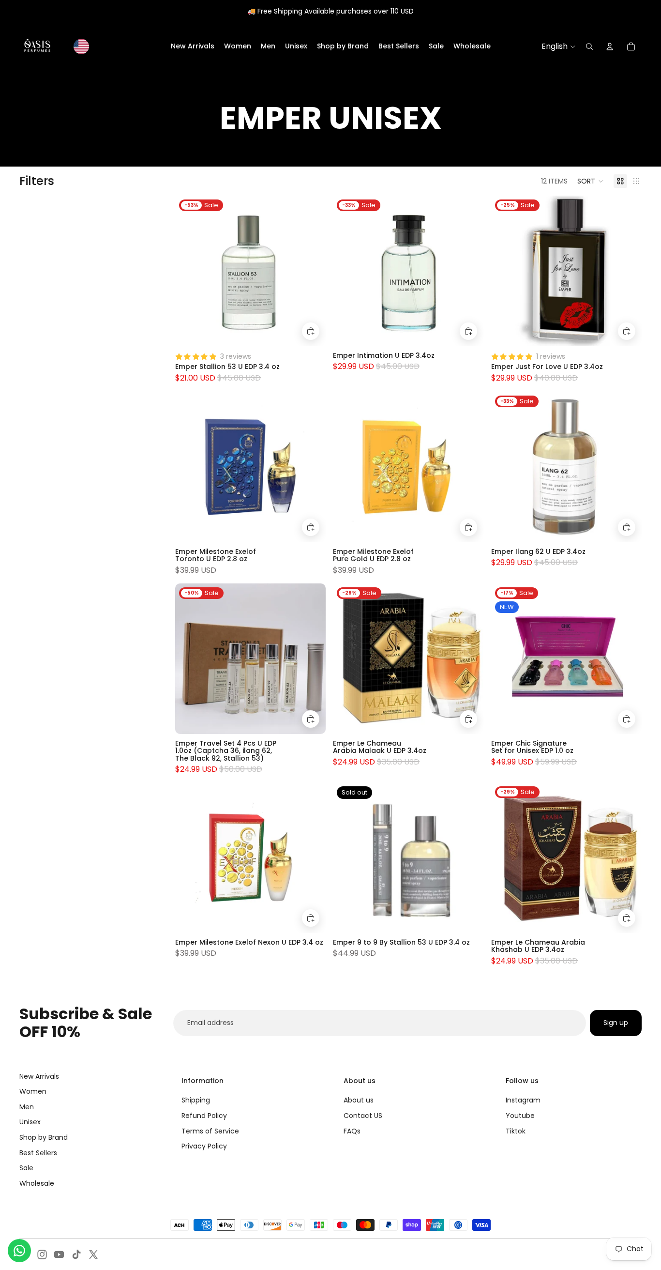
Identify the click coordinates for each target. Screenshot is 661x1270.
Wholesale (36, 1183)
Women (32, 1091)
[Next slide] (310, 466)
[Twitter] (93, 1254)
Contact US (363, 1115)
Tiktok (516, 1131)
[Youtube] (59, 1254)
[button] (590, 181)
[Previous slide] (189, 466)
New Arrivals (39, 1076)
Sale (26, 1168)
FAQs (352, 1131)
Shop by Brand (43, 1137)
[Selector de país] (81, 46)
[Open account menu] (609, 46)
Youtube (520, 1115)
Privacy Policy (204, 1146)
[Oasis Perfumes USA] (37, 46)
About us (359, 1100)
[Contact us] (19, 1250)
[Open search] (589, 46)
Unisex (30, 1122)
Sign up (615, 1022)
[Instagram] (42, 1254)
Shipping (195, 1100)
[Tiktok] (76, 1254)
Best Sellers (38, 1153)
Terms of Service (210, 1131)
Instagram (523, 1100)
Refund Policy (204, 1115)
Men (26, 1107)
